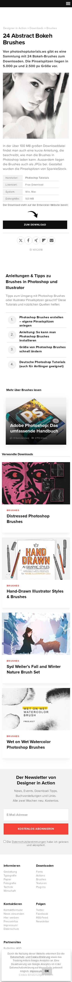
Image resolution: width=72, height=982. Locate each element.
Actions (40, 875)
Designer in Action (23, 17)
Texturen (41, 883)
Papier (7, 879)
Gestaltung (10, 871)
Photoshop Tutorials (37, 177)
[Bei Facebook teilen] (28, 240)
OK (47, 971)
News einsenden (14, 913)
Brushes (51, 28)
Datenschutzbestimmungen (29, 842)
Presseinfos (11, 921)
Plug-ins (41, 887)
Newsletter (42, 921)
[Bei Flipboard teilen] (43, 240)
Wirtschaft (10, 890)
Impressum (36, 971)
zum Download (35, 224)
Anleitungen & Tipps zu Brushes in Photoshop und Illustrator (31, 281)
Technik (8, 887)
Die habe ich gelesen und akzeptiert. (37, 843)
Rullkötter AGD (13, 948)
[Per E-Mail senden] (51, 240)
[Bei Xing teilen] (36, 240)
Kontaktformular (13, 910)
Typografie (10, 875)
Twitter (40, 910)
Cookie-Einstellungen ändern (36, 974)
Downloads (36, 28)
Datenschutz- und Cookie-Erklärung (30, 957)
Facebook (42, 913)
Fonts (39, 871)
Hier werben (11, 917)
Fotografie (10, 883)
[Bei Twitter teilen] (20, 240)
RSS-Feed (42, 917)
